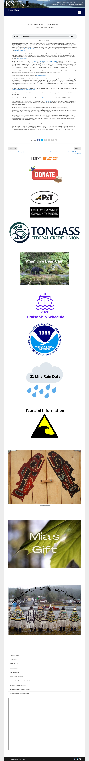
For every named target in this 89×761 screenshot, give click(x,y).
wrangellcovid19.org (20, 50)
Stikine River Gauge (15, 663)
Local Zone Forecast (15, 651)
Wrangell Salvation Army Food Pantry (20, 680)
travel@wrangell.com (45, 98)
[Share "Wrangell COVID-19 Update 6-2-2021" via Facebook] (38, 140)
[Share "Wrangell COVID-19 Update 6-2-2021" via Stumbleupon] (56, 140)
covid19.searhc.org (18, 109)
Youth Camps (47, 101)
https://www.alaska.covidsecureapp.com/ (24, 89)
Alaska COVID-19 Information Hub (33, 49)
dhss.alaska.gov (18, 53)
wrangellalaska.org (41, 75)
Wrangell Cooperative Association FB (20, 689)
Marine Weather (14, 655)
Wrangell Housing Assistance (18, 685)
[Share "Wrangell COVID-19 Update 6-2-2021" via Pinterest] (52, 140)
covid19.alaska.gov (22, 58)
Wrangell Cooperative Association (19, 693)
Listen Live (13, 10)
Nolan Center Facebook (16, 676)
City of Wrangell (14, 672)
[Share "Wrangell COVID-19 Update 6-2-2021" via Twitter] (42, 140)
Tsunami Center (14, 668)
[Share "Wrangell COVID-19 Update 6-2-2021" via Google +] (45, 140)
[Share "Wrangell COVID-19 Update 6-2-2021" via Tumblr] (49, 140)
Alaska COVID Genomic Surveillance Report (45, 61)
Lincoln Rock (13, 659)
